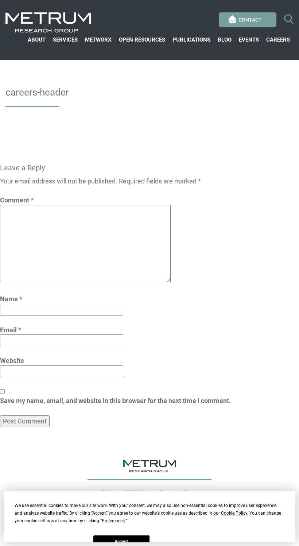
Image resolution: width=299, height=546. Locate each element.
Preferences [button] (113, 520)
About (37, 39)
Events (249, 39)
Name (11, 299)
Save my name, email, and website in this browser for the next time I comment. (115, 400)
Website (12, 360)
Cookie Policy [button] (234, 513)
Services (65, 39)
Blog (225, 39)
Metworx (98, 39)
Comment (17, 200)
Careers (278, 39)
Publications (191, 39)
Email (10, 330)
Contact (250, 20)
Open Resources (142, 39)
